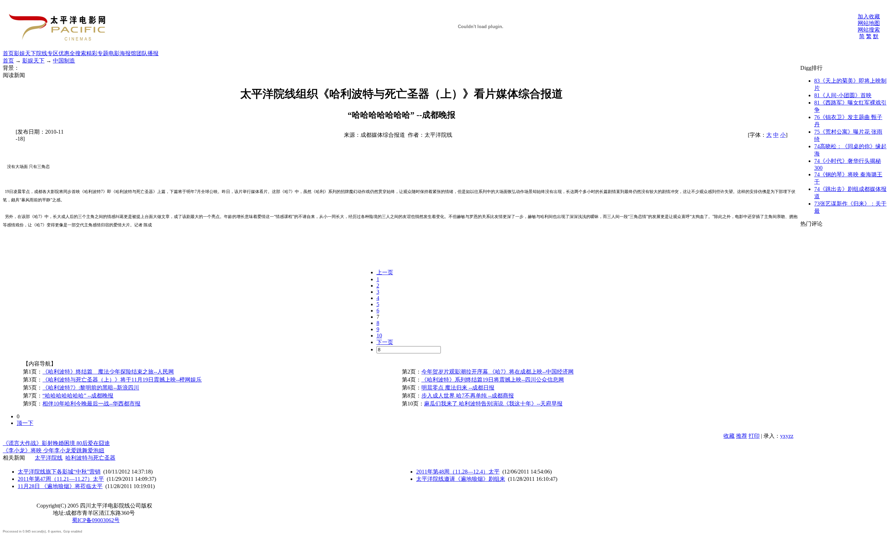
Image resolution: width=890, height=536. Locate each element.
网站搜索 (869, 30)
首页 (8, 53)
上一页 (385, 272)
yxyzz (786, 436)
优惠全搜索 (72, 53)
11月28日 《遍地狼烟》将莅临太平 (60, 486)
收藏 (729, 436)
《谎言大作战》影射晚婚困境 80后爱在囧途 (56, 443)
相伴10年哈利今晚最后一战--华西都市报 (91, 404)
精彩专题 (97, 53)
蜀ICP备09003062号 (96, 520)
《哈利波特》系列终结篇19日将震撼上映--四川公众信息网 (492, 380)
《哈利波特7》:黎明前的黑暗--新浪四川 (90, 388)
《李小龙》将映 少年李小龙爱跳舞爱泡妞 (53, 450)
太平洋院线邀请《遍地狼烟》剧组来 (460, 479)
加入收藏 (869, 16)
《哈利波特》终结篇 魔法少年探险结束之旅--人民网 (108, 372)
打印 (754, 436)
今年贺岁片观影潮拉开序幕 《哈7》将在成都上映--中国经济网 (497, 372)
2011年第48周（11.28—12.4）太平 (458, 472)
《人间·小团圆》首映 (843, 95)
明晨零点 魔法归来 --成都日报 (457, 388)
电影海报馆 (122, 53)
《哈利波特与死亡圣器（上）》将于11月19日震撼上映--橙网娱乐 (122, 380)
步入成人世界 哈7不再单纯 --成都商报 (467, 396)
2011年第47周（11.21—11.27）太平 (61, 479)
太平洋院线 (49, 458)
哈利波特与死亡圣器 (90, 458)
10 (379, 335)
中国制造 (64, 61)
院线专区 (47, 53)
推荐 (741, 436)
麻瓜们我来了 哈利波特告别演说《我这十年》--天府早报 (493, 404)
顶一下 (25, 423)
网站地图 (869, 23)
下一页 (385, 342)
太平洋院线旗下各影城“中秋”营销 (59, 472)
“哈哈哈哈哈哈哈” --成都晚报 (77, 396)
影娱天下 (25, 53)
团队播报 (147, 53)
